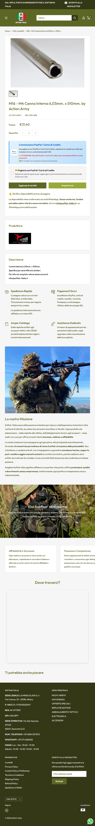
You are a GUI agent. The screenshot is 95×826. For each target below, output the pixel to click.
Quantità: (13, 133)
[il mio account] (83, 17)
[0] (88, 17)
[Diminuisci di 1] (22, 133)
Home (7, 31)
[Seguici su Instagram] (6, 810)
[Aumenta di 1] (35, 133)
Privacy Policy (11, 766)
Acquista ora (67, 185)
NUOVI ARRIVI (59, 695)
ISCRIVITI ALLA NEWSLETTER (74, 4)
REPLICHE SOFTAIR (61, 707)
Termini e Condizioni (14, 775)
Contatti (9, 762)
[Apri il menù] (6, 18)
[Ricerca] (75, 18)
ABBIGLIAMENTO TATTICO (65, 712)
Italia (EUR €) (11, 799)
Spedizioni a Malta (13, 787)
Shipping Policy (12, 779)
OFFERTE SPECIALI (61, 703)
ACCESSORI (57, 720)
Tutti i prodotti (18, 31)
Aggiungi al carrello (28, 185)
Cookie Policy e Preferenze (17, 770)
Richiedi (59, 781)
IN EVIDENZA (58, 699)
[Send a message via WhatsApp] (90, 821)
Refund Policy (11, 783)
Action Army (15, 115)
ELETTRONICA (59, 716)
